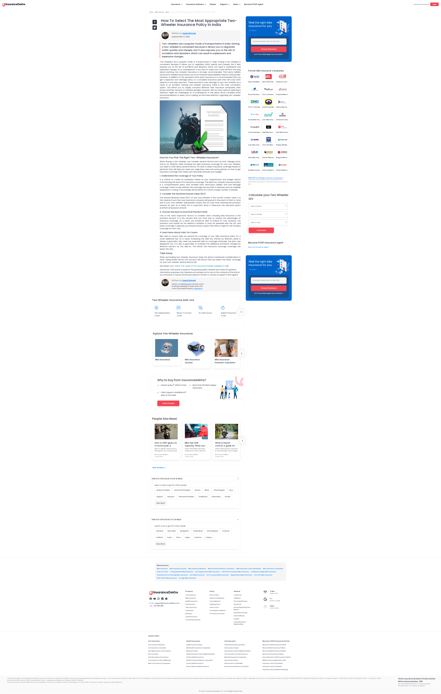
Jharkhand (202, 496)
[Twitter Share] (154, 27)
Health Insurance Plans (194, 645)
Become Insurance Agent (258, 247)
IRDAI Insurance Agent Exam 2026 (274, 660)
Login (434, 4)
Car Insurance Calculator (157, 648)
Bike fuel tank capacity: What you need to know (195, 444)
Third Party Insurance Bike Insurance (235, 572)
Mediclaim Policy (192, 651)
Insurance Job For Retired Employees (275, 669)
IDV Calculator (153, 654)
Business (188, 614)
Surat (169, 537)
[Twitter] (166, 599)
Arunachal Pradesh (182, 490)
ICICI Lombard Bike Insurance (217, 575)
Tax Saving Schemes (192, 620)
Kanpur (209, 537)
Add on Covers (162, 572)
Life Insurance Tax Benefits (233, 663)
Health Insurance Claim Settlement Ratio (200, 654)
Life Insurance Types (231, 648)
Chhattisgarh (219, 490)
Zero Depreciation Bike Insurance (207, 572)
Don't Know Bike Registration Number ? (268, 54)
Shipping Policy (215, 604)
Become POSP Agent (253, 4)
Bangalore (184, 531)
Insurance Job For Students (272, 666)
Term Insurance (190, 607)
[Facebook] (150, 599)
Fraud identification (240, 601)
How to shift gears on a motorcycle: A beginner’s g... (166, 444)
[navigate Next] (241, 312)
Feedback (237, 598)
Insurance (175, 4)
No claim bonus (205, 313)
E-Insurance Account (217, 614)
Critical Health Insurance (195, 657)
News (235, 4)
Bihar (207, 490)
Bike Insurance (162, 359)
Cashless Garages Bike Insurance (263, 572)
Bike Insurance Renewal (197, 569)
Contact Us (238, 595)
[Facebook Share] (154, 22)
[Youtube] (154, 599)
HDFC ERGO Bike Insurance (167, 578)
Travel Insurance (191, 617)
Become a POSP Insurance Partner (274, 645)
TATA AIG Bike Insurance (263, 575)
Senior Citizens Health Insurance (197, 666)
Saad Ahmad (189, 33)
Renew (213, 4)
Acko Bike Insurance (197, 575)
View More (160, 503)
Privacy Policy (214, 595)
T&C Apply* (253, 30)
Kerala (227, 496)
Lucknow (197, 537)
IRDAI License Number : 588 (410, 681)
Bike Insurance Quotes (192, 361)
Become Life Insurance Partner (273, 654)
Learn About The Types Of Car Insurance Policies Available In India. (199, 266)
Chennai (225, 531)
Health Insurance (191, 601)
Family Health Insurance (194, 663)
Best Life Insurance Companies (235, 657)
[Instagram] (158, 599)
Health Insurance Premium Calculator (199, 660)
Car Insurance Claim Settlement (159, 660)
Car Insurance (190, 595)
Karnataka (216, 496)
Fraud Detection (215, 601)
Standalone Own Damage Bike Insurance (172, 575)
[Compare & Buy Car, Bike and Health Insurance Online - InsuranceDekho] (13, 5)
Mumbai (159, 531)
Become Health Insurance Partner (274, 651)
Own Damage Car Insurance (158, 657)
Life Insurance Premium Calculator (236, 666)
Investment (189, 610)
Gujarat (159, 496)
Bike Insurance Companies (273, 569)
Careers (236, 619)
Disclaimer (237, 604)
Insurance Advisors (195, 4)
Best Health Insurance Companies (198, 648)
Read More (198, 288)
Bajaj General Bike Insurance (241, 575)
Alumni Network (239, 616)
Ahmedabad (212, 531)
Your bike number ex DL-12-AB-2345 (266, 41)
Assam (198, 490)
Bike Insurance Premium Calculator (225, 361)
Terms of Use (214, 607)
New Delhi (172, 531)
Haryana (170, 496)
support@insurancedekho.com (167, 603)
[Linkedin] (162, 599)
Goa (231, 490)
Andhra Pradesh (163, 490)
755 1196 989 (158, 606)
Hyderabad (198, 531)
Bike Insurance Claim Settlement (248, 569)
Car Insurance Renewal (156, 645)
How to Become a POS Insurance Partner (276, 657)
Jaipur (187, 537)
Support (223, 4)
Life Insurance (190, 604)
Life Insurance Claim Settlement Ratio (237, 651)
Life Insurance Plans (231, 660)
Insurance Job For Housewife (273, 663)
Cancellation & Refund (218, 610)
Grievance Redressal (217, 598)
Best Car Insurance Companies (159, 663)
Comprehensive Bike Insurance (181, 572)
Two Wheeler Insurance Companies (268, 178)
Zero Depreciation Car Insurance (159, 651)
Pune (178, 537)
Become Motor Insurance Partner (274, 648)
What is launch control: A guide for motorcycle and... (225, 444)
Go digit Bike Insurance (187, 578)
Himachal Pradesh (186, 496)
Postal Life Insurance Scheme (234, 645)
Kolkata (159, 537)
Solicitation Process (240, 613)
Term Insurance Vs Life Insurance (235, 654)
